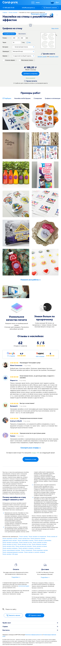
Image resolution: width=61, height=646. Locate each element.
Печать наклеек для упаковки (23, 546)
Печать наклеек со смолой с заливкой (34, 552)
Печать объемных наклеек (39, 544)
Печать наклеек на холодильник (37, 536)
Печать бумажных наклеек (37, 538)
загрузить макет (53, 56)
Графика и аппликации (52, 98)
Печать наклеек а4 (52, 536)
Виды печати (55, 28)
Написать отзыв (30, 459)
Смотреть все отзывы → (30, 448)
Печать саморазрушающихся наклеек (13, 552)
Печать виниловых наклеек (40, 550)
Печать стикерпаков (26, 550)
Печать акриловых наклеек (10, 538)
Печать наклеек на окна (25, 542)
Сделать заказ (36, 615)
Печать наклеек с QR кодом (10, 554)
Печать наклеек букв (24, 538)
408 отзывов (40, 356)
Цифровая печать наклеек (10, 540)
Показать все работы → (30, 280)
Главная (5, 12)
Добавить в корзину (30, 73)
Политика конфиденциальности (33, 634)
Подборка (7, 98)
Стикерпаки (38, 98)
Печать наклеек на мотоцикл (10, 542)
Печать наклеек (13, 12)
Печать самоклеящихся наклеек (11, 550)
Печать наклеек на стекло (10, 544)
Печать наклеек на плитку (40, 542)
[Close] (57, 14)
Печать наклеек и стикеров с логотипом (29, 548)
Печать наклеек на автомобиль (42, 540)
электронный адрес (23, 586)
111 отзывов (11, 356)
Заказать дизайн (42, 56)
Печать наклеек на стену (24, 544)
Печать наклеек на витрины (10, 548)
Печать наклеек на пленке (40, 546)
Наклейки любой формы (22, 98)
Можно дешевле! (30, 78)
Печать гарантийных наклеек (26, 540)
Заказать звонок (51, 7)
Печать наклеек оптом (9, 546)
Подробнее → (16, 577)
